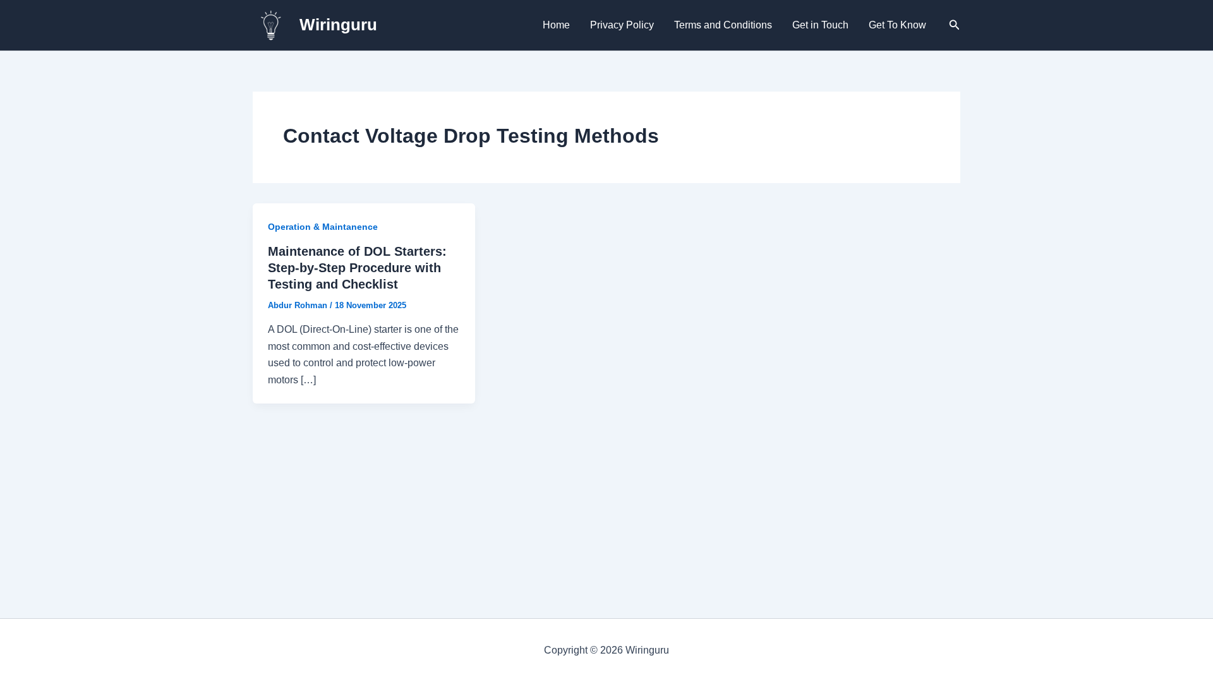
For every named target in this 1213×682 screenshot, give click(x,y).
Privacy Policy (622, 25)
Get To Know (897, 25)
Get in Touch (820, 25)
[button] (954, 25)
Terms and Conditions (723, 25)
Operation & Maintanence (323, 227)
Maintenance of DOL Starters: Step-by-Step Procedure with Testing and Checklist (357, 267)
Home (556, 25)
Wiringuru (338, 24)
